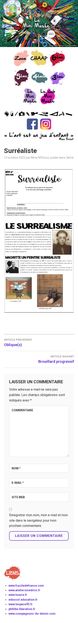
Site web (18, 497)
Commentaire (22, 410)
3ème (70, 157)
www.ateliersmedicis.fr (24, 590)
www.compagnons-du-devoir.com (32, 613)
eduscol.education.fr (23, 599)
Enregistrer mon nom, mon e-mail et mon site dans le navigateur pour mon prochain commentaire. (38, 520)
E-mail (18, 482)
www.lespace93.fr (21, 604)
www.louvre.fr (18, 594)
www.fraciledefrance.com (26, 585)
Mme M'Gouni (40, 157)
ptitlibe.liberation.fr (22, 609)
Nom (16, 468)
